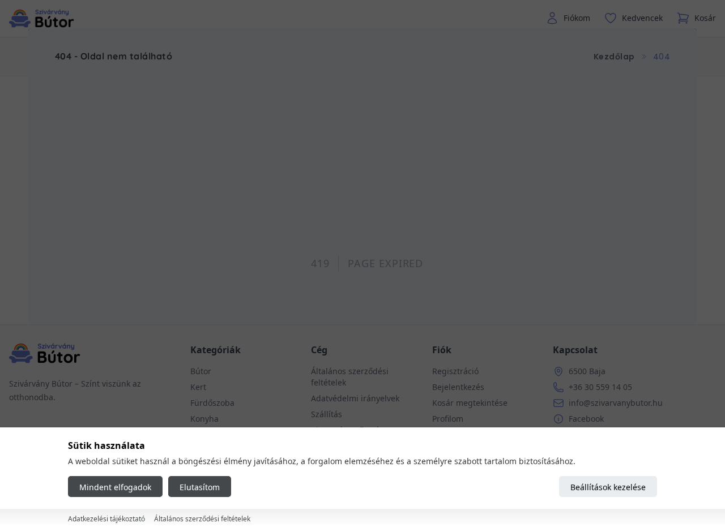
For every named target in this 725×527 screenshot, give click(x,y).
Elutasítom (200, 487)
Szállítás (326, 414)
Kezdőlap (614, 56)
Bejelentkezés (458, 387)
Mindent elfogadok (115, 487)
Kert (198, 387)
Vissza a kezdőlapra (363, 238)
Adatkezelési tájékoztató (106, 519)
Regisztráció (455, 371)
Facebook (586, 418)
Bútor (200, 371)
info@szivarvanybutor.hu (616, 402)
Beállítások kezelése (608, 487)
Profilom (447, 418)
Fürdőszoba (212, 402)
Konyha (204, 418)
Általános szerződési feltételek (202, 519)
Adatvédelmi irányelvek (355, 398)
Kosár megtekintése (470, 402)
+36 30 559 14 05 (600, 387)
